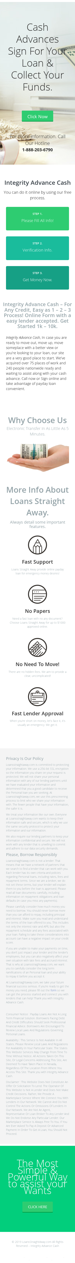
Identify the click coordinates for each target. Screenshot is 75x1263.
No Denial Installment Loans (36, 1257)
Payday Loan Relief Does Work (12, 1257)
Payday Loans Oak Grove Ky (41, 1259)
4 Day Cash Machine (56, 1257)
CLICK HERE (37, 1206)
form (53, 990)
